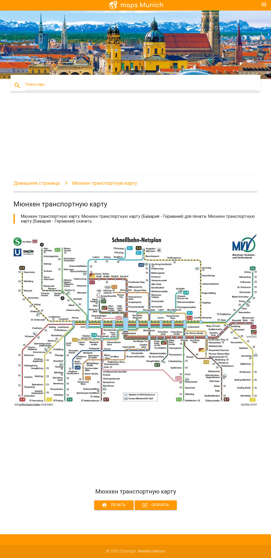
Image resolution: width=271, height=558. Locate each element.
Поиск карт (35, 84)
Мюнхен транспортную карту (104, 183)
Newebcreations (151, 551)
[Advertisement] (135, 138)
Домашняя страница (36, 183)
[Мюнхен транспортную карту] (135, 405)
